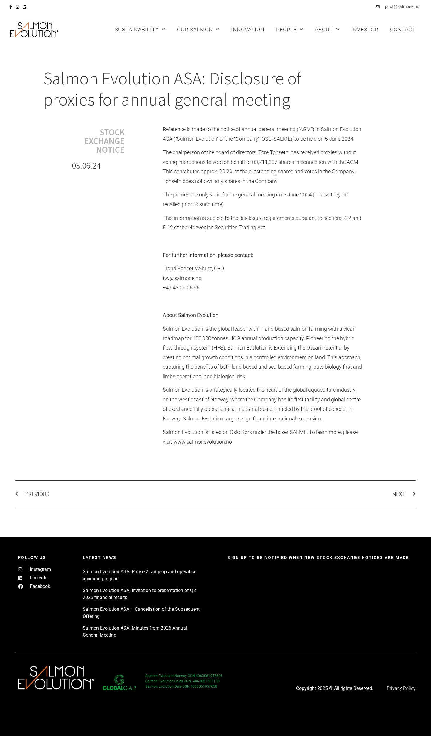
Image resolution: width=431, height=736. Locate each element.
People (286, 29)
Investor (364, 29)
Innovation (247, 29)
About (324, 29)
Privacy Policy (401, 688)
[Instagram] (18, 7)
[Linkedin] (25, 7)
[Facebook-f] (11, 7)
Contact (403, 29)
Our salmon (195, 29)
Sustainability (137, 29)
